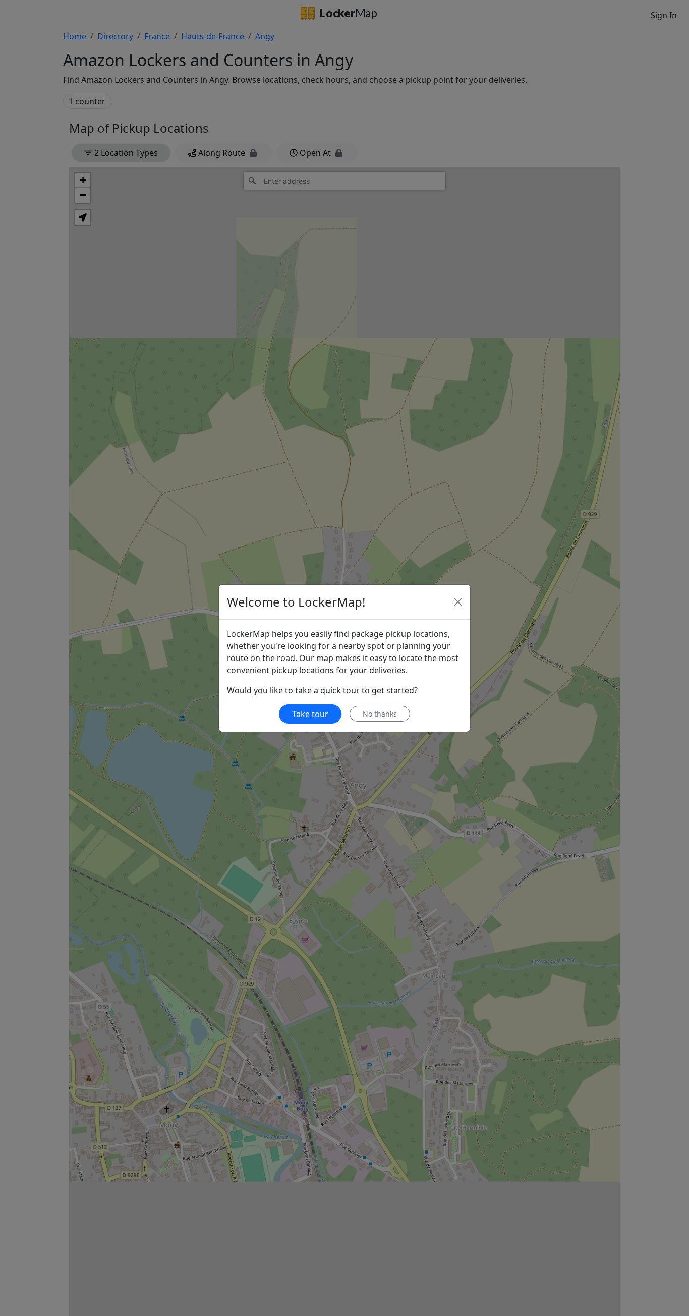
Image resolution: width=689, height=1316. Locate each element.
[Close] (458, 602)
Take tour (310, 714)
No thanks (380, 714)
